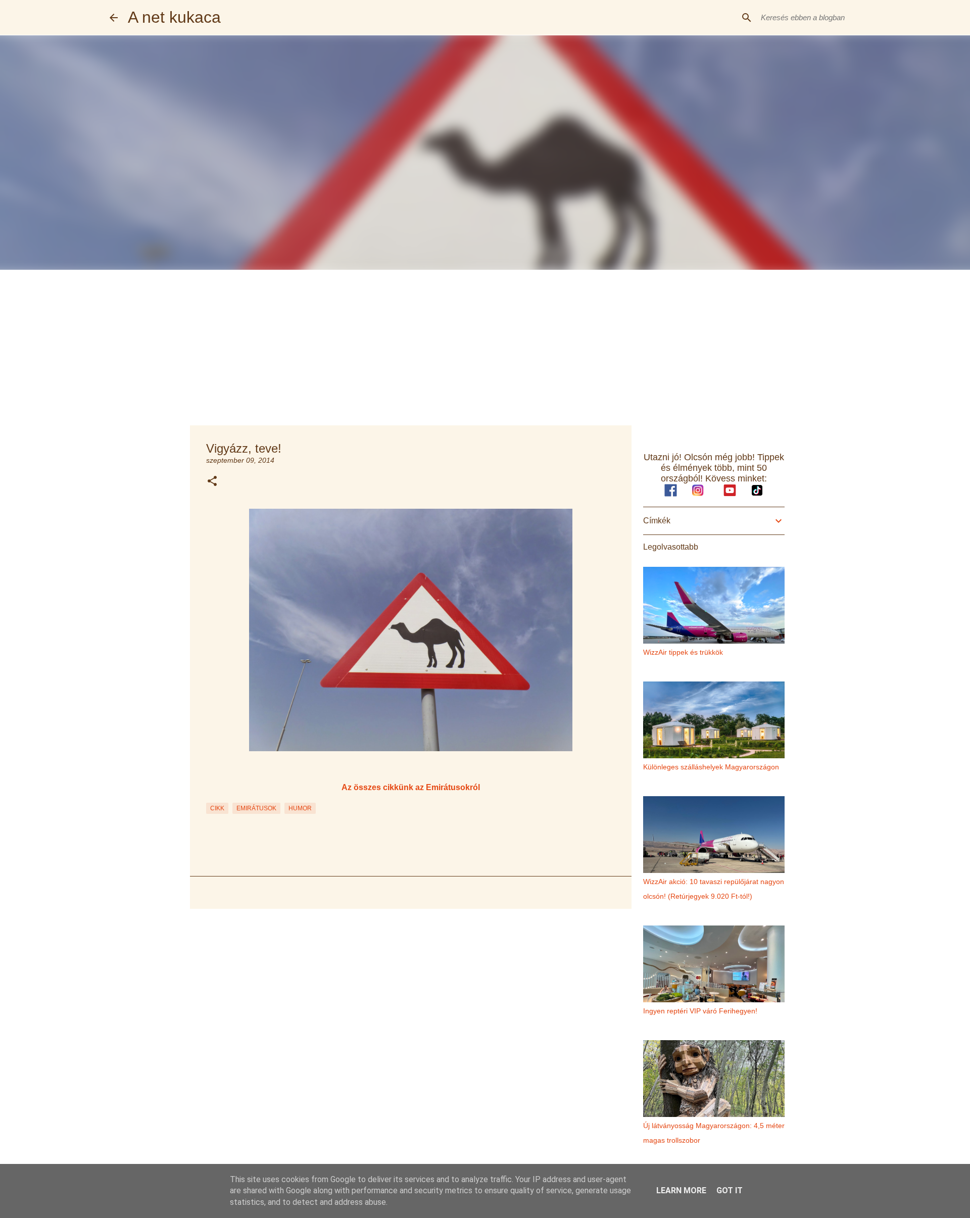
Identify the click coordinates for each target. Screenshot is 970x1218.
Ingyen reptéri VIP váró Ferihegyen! (700, 1011)
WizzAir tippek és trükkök (683, 652)
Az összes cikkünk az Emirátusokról (411, 787)
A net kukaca (174, 17)
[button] (212, 482)
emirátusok (256, 808)
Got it (729, 1190)
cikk (217, 808)
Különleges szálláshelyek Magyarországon (711, 767)
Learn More (681, 1190)
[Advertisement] (485, 345)
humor (300, 808)
